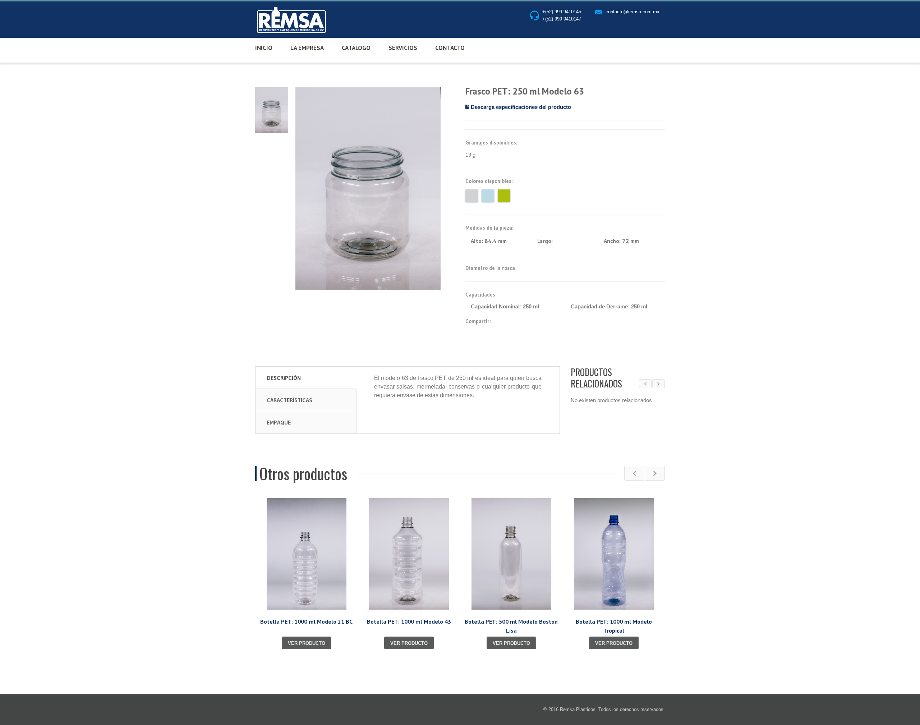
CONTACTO (450, 48)
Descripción (284, 377)
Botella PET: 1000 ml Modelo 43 (409, 621)
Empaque (279, 422)
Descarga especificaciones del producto (520, 107)
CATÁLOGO (356, 48)
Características (289, 400)
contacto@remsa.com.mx (632, 11)
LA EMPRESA (307, 48)
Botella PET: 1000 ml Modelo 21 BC (306, 621)
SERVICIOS (402, 48)
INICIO (263, 48)
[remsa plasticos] (290, 20)
